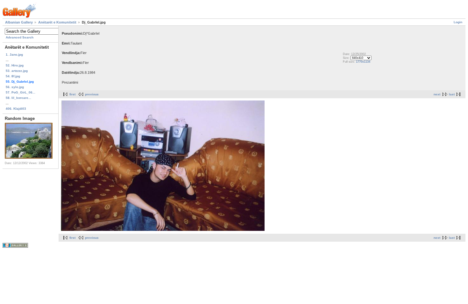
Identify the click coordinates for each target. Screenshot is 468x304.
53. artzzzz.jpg (17, 71)
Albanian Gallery (19, 22)
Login (458, 22)
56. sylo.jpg (15, 87)
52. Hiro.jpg (15, 65)
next (437, 94)
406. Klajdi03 (16, 108)
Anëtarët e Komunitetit (57, 22)
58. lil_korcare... (18, 98)
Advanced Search (19, 37)
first (72, 94)
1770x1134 (363, 61)
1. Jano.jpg (14, 54)
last (452, 94)
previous (92, 94)
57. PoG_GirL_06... (20, 92)
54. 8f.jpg (13, 76)
